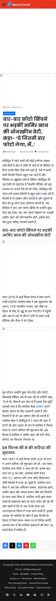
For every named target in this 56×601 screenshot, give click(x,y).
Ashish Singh (10, 152)
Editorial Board (40, 578)
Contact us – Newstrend (21, 578)
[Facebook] (5, 545)
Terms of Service (43, 587)
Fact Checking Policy (17, 583)
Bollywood (16, 107)
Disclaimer (24, 574)
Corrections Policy (26, 587)
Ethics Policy (10, 587)
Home (8, 107)
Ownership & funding (38, 583)
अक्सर (39, 406)
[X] (12, 545)
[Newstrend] (18, 4)
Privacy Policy (37, 574)
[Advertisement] (28, 38)
